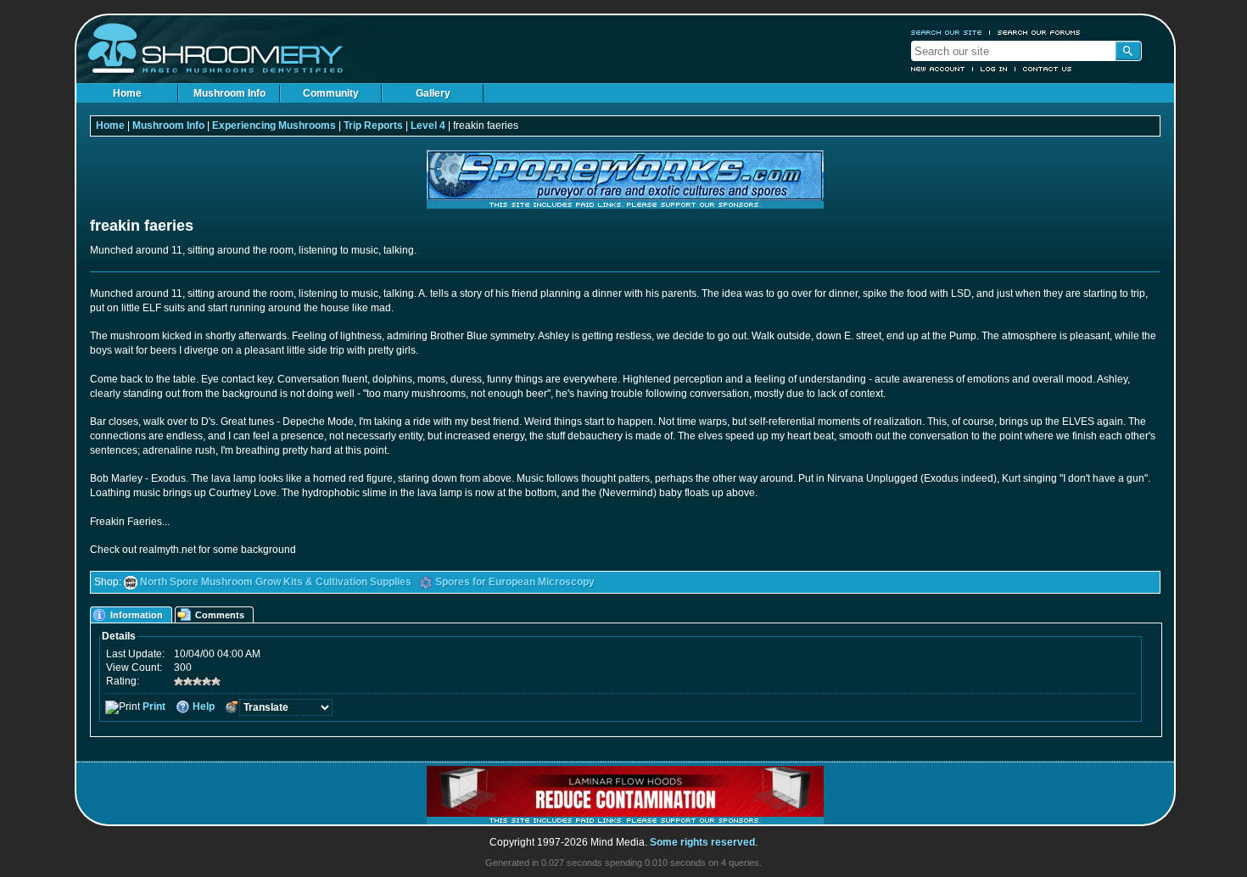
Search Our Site (946, 32)
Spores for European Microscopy (515, 582)
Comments (219, 615)
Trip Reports (373, 125)
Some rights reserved (702, 842)
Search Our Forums (1039, 32)
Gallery (433, 93)
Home (127, 93)
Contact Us (1047, 68)
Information (136, 615)
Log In (994, 68)
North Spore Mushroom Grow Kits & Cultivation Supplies (275, 582)
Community (331, 93)
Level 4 (428, 125)
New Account (938, 68)
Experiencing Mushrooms (274, 125)
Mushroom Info (229, 93)
